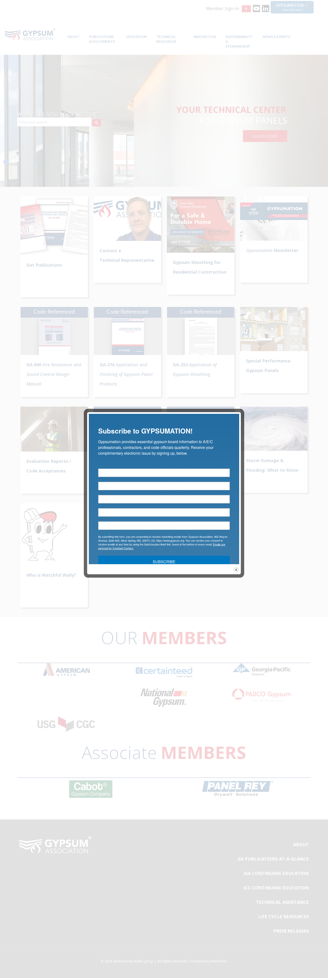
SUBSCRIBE (164, 561)
